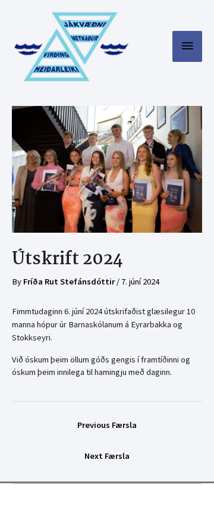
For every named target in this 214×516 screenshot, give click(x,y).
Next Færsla (107, 456)
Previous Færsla (107, 425)
